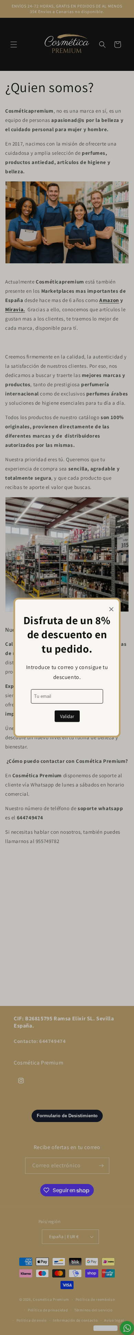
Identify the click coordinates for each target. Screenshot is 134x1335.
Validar (67, 716)
